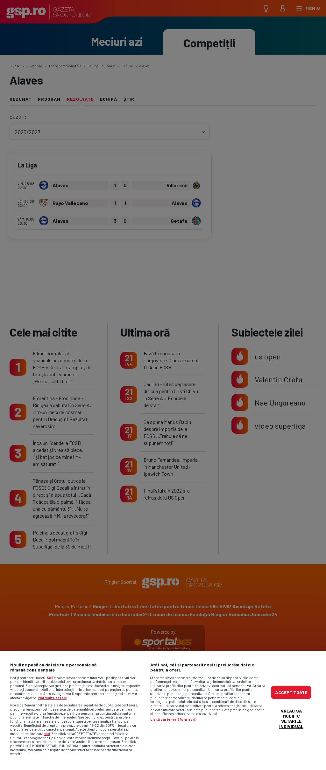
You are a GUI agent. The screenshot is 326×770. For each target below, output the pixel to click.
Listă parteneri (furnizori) (173, 719)
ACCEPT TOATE (291, 692)
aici (47, 733)
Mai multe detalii (52, 698)
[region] (163, 710)
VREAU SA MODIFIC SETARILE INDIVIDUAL (291, 718)
